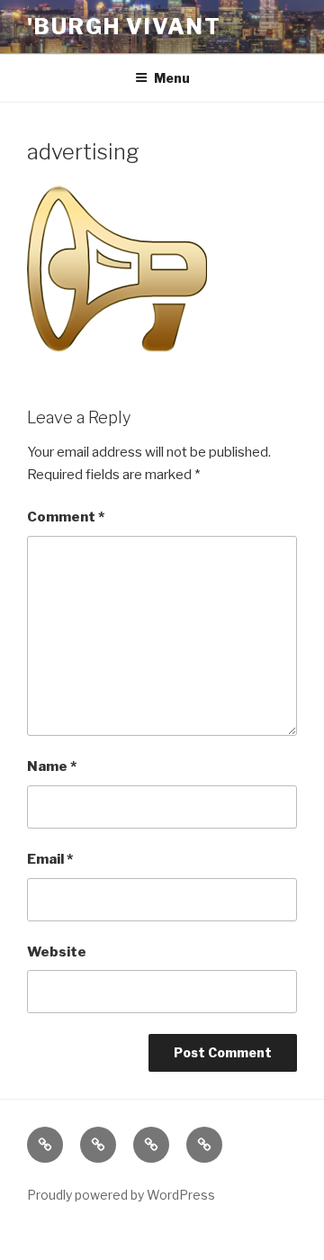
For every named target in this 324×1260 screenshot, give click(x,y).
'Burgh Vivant (124, 27)
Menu (172, 78)
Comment (65, 517)
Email (50, 859)
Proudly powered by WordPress (121, 1194)
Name (51, 766)
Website (56, 952)
